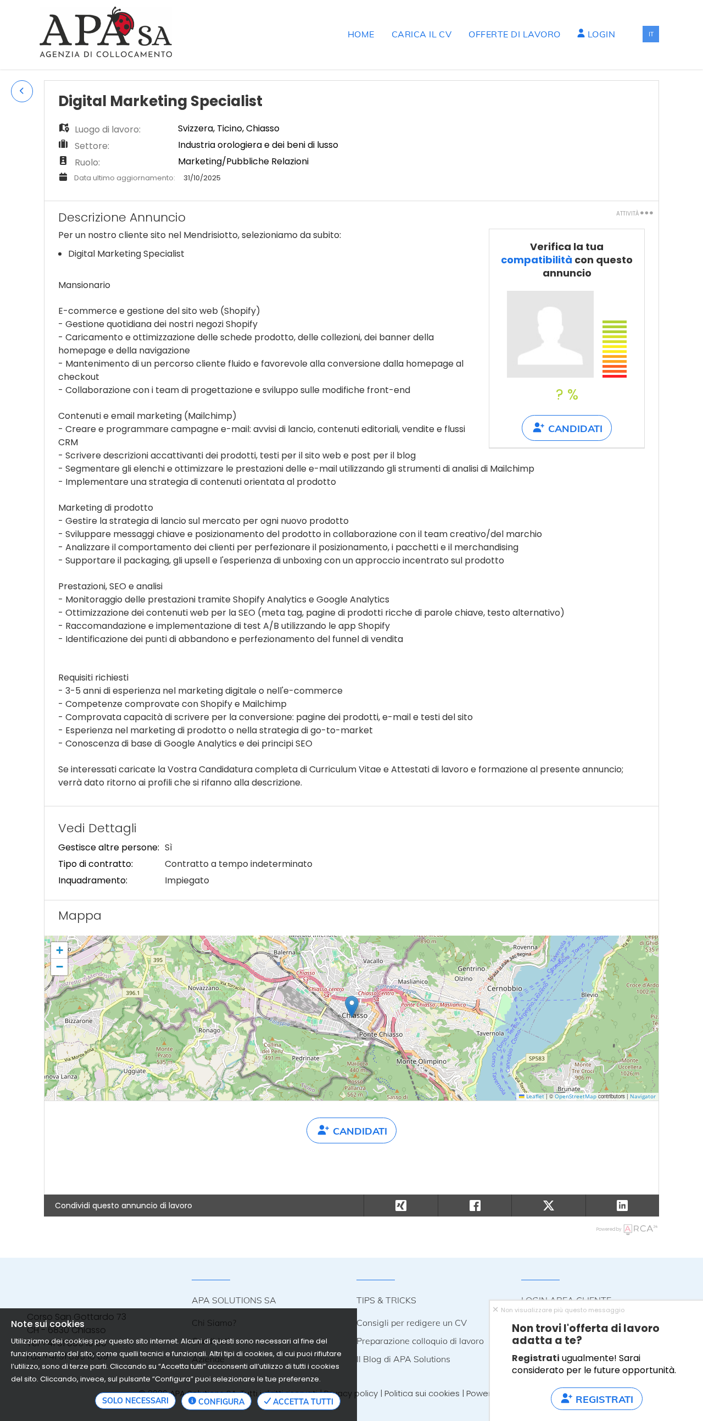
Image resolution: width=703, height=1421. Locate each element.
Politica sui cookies (422, 1393)
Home (361, 34)
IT (651, 34)
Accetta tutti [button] (302, 1402)
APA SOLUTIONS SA (234, 1300)
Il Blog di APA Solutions (403, 1358)
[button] (22, 91)
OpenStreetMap (575, 1096)
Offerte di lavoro (514, 34)
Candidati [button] (573, 428)
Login (600, 34)
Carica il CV (422, 34)
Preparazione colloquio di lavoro (420, 1340)
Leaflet (534, 1096)
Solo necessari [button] (135, 1401)
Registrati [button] (603, 1399)
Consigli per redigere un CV (411, 1322)
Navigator (643, 1096)
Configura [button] (220, 1402)
